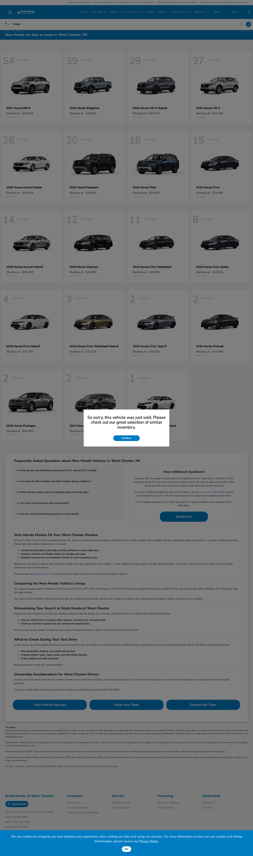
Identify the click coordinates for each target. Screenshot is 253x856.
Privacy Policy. (149, 841)
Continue (126, 438)
